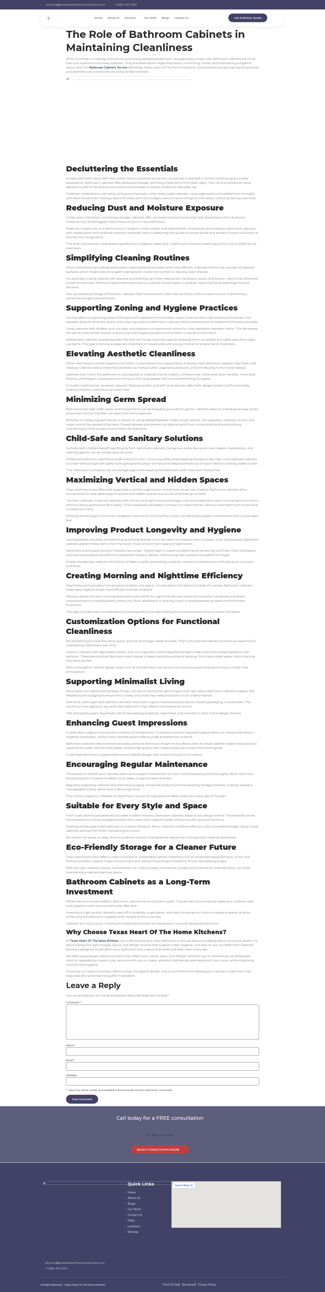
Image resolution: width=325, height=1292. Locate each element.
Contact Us (181, 17)
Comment (73, 1002)
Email (70, 1060)
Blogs (165, 17)
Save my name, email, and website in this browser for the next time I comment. (121, 1090)
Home (98, 17)
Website (71, 1075)
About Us (113, 17)
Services (130, 17)
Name (71, 1045)
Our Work (150, 17)
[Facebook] (260, 4)
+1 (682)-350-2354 (160, 1135)
